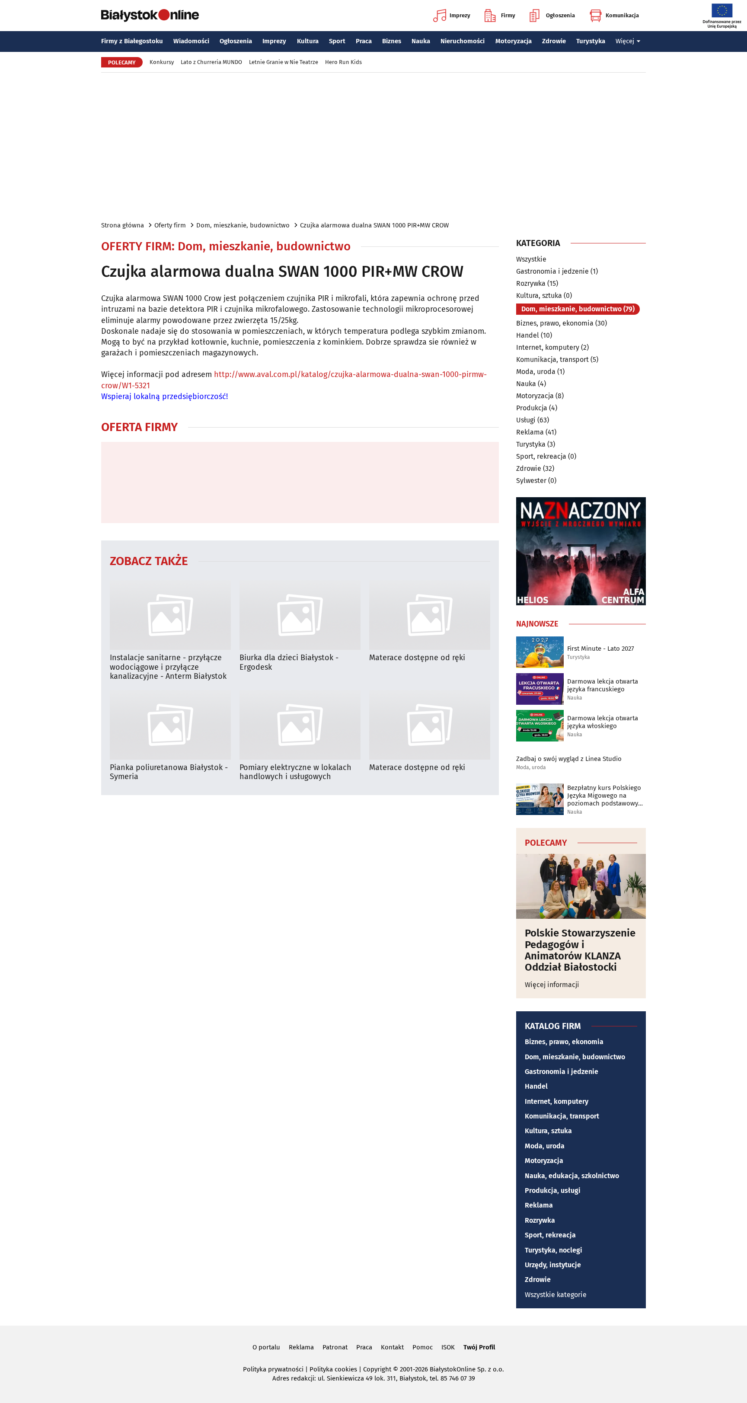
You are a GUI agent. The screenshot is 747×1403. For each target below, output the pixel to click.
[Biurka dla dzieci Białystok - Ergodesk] (300, 615)
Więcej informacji (552, 985)
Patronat (335, 1347)
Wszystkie (531, 259)
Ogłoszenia (560, 15)
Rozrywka (531, 283)
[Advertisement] (373, 146)
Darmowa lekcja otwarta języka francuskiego (602, 685)
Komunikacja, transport (552, 359)
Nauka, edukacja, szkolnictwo (572, 1176)
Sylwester (531, 480)
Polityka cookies (333, 1369)
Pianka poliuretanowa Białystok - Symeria (169, 772)
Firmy (508, 15)
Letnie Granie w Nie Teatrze (283, 62)
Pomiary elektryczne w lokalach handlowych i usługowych (295, 772)
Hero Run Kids (343, 62)
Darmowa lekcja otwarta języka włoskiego (602, 722)
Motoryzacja (513, 41)
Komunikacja (622, 15)
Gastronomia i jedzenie (552, 271)
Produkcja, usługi (553, 1190)
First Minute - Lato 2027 (600, 648)
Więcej (625, 41)
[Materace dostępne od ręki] (429, 615)
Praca (364, 41)
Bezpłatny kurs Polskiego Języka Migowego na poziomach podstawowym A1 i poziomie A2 (605, 795)
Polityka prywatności (273, 1369)
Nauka (421, 41)
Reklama (530, 432)
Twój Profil (479, 1347)
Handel (527, 335)
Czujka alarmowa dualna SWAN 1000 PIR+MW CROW (374, 225)
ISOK (448, 1347)
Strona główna (122, 225)
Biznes (391, 41)
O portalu (266, 1347)
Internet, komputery (547, 347)
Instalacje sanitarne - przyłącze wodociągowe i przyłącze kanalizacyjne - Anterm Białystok (168, 667)
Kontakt (392, 1347)
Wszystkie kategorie (556, 1295)
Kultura (308, 41)
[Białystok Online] (150, 15)
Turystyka (590, 41)
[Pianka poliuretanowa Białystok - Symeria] (170, 725)
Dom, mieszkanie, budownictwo (243, 225)
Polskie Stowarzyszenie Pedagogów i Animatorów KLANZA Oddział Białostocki (580, 950)
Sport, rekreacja (541, 456)
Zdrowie (554, 41)
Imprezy (460, 15)
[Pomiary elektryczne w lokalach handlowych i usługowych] (300, 725)
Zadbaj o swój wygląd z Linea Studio (569, 759)
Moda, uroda (535, 372)
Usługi (526, 420)
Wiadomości (191, 41)
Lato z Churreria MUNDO (211, 62)
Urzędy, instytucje (553, 1265)
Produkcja (531, 408)
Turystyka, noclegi (553, 1250)
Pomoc (422, 1347)
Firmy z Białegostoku (132, 41)
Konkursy (162, 62)
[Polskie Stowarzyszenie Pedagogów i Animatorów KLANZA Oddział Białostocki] (581, 886)
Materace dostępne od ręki (417, 657)
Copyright (377, 1369)
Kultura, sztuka (539, 295)
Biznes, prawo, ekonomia (555, 323)
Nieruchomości (463, 41)
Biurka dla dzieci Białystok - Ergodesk (288, 662)
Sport (337, 41)
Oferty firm (170, 225)
